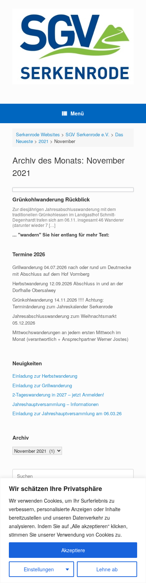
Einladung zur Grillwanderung (42, 385)
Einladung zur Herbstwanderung (44, 375)
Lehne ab (107, 569)
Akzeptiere (73, 550)
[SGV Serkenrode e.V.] (73, 46)
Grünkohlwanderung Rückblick (51, 199)
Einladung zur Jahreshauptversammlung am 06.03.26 (67, 413)
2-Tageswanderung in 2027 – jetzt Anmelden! (58, 394)
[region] (73, 530)
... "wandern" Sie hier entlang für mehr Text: (61, 234)
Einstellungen (39, 569)
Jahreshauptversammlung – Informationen (55, 404)
